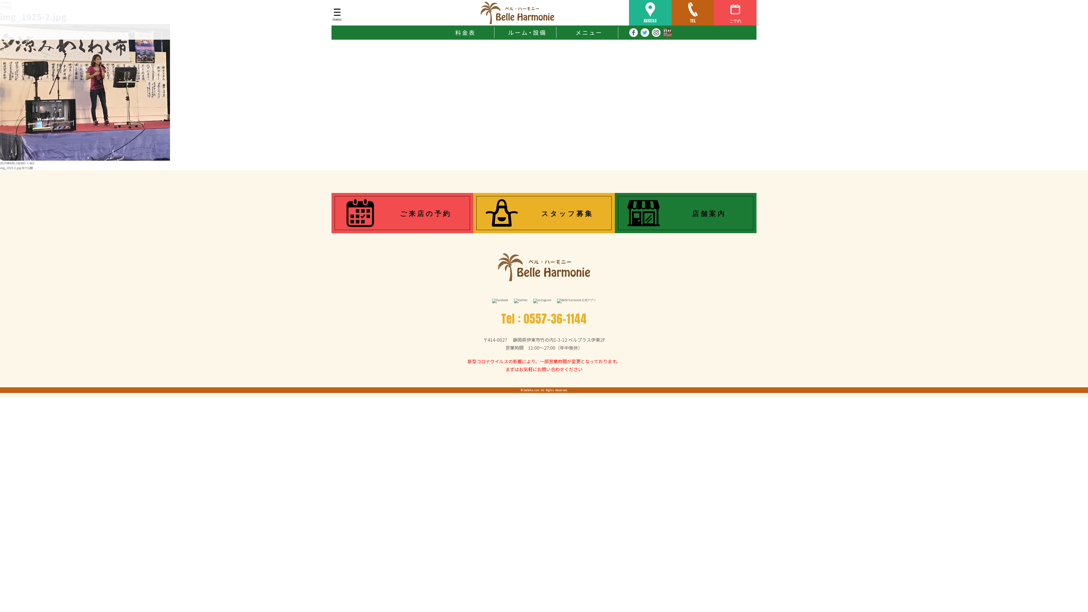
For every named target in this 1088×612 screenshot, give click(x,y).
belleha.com (531, 390)
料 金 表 (465, 32)
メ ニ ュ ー (588, 32)
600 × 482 (27, 163)
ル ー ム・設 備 (526, 32)
